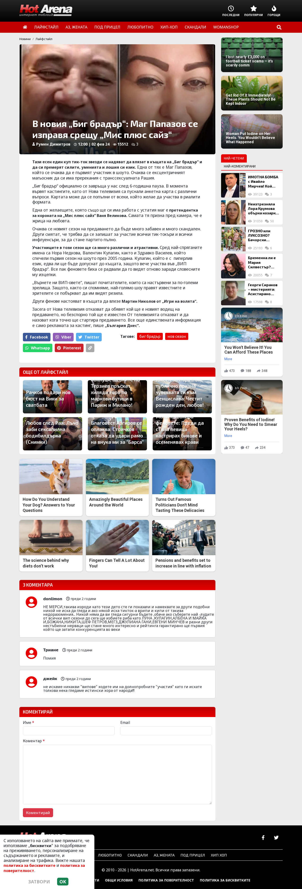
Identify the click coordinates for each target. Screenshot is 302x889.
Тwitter (91, 337)
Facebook (39, 337)
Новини (25, 39)
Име (28, 722)
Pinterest (72, 348)
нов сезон (177, 336)
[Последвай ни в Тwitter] (276, 837)
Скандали (138, 855)
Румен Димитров (53, 144)
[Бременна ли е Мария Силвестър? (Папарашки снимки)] (233, 266)
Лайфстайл (44, 39)
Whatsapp (40, 348)
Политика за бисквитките (225, 880)
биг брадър (149, 336)
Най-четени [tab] (234, 158)
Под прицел (192, 855)
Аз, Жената (164, 855)
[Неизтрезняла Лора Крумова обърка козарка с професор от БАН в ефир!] (233, 212)
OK (62, 881)
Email (125, 722)
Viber (66, 337)
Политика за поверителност (166, 880)
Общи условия (119, 880)
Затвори (39, 881)
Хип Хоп (219, 855)
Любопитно (110, 855)
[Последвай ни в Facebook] (263, 837)
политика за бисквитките (29, 865)
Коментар (34, 741)
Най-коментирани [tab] (240, 166)
